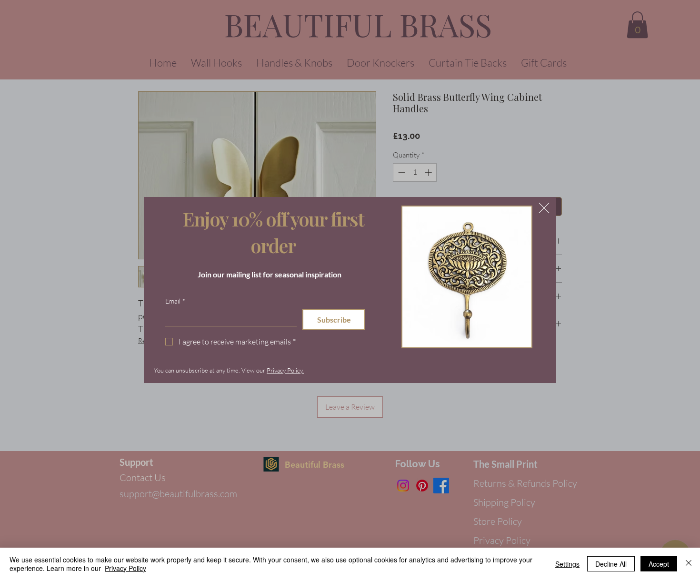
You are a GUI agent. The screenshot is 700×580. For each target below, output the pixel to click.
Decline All (611, 564)
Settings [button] (567, 564)
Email (175, 301)
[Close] (688, 563)
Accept (659, 564)
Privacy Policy (125, 568)
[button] (544, 208)
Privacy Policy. (285, 370)
